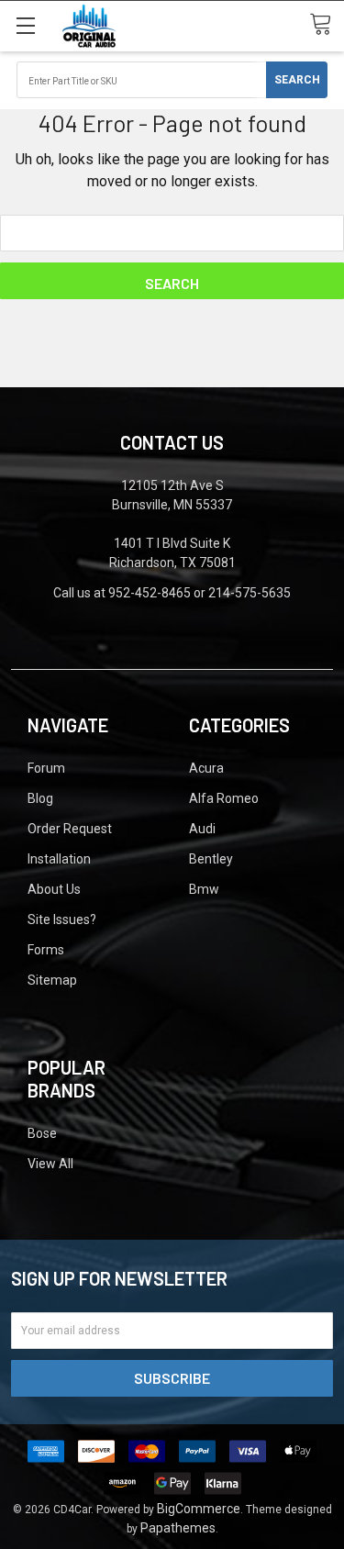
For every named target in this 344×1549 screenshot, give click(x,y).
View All (50, 1163)
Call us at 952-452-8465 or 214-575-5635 (172, 592)
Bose (42, 1133)
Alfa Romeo (224, 798)
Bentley (211, 859)
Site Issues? (62, 919)
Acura (206, 768)
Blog (40, 798)
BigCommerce (198, 1508)
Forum (46, 768)
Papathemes (178, 1528)
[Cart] (326, 25)
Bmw (204, 889)
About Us (54, 889)
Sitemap (52, 980)
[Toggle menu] (25, 25)
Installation (59, 859)
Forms (46, 949)
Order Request (70, 828)
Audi (202, 828)
